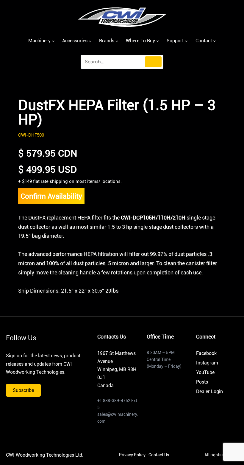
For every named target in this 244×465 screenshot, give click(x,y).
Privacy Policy (132, 454)
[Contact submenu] (214, 40)
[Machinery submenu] (53, 40)
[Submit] (153, 61)
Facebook (206, 353)
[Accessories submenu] (90, 40)
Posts (202, 382)
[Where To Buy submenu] (157, 40)
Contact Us (158, 454)
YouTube (205, 372)
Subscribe (23, 390)
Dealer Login (209, 391)
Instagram (207, 363)
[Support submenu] (186, 40)
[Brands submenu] (116, 40)
